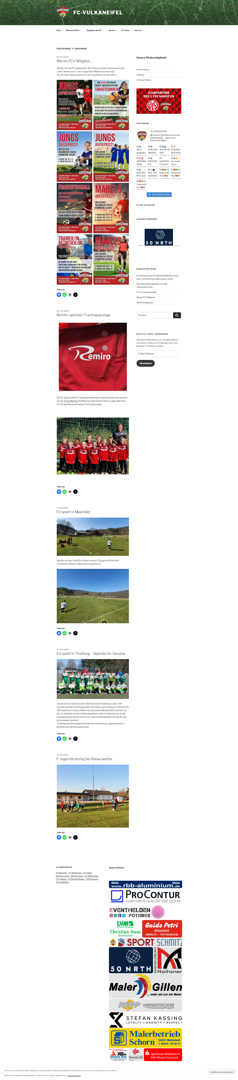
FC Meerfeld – (62, 873)
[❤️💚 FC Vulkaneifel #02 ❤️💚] (176, 173)
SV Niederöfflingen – (77, 879)
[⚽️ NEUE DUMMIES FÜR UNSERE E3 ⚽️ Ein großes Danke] (141, 150)
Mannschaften (72, 30)
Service (137, 30)
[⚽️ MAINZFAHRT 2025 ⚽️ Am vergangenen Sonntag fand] (141, 173)
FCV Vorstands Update (146, 292)
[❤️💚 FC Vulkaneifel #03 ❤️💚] (164, 173)
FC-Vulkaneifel (98, 13)
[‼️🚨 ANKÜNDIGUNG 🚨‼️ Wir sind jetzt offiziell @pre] (141, 162)
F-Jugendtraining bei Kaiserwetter (84, 759)
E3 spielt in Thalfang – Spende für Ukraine (90, 653)
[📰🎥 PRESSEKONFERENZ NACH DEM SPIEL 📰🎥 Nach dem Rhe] (153, 173)
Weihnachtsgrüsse (144, 302)
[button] (145, 883)
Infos (58, 30)
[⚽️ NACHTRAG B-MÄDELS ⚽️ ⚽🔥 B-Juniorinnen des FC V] (153, 162)
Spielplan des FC (94, 30)
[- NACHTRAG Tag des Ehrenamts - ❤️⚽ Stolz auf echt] (164, 162)
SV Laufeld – (62, 879)
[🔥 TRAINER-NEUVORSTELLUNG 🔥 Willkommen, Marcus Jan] (176, 150)
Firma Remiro (71, 401)
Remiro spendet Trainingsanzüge (83, 315)
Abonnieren (146, 363)
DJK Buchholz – (78, 876)
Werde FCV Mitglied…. (74, 61)
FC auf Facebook (145, 205)
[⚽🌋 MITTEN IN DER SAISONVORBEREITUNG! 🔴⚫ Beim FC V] (164, 150)
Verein (112, 30)
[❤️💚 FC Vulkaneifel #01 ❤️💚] (141, 185)
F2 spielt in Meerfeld (73, 512)
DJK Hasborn (92, 879)
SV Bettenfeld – (76, 873)
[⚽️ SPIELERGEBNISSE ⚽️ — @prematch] (153, 150)
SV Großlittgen (62, 882)
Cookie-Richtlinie (74, 1075)
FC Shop (125, 30)
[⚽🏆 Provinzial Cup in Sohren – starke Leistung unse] (176, 162)
